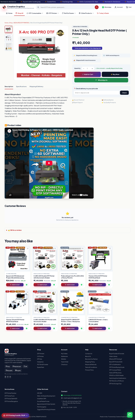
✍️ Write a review (15, 230)
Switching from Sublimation (117, 378)
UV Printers (40, 356)
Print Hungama (41, 407)
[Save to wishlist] (27, 248)
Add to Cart (16, 284)
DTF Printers (40, 353)
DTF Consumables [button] (35, 13)
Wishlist (63, 359)
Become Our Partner (91, 359)
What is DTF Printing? (115, 359)
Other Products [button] (86, 13)
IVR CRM (39, 393)
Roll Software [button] (69, 13)
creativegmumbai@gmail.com (72, 398)
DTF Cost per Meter (115, 370)
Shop (11, 22)
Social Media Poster (43, 401)
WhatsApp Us (102, 80)
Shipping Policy (90, 362)
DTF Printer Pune (9, 396)
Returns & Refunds (90, 364)
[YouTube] (10, 377)
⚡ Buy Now (115, 74)
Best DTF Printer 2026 (115, 362)
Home (10, 13)
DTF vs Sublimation (115, 364)
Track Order (64, 362)
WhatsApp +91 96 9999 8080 (72, 395)
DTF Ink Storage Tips (115, 383)
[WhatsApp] (26, 284)
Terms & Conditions (91, 367)
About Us (88, 356)
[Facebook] (8, 377)
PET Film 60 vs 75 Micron (116, 381)
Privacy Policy (89, 370)
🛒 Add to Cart (87, 74)
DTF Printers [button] (53, 13)
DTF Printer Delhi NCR (11, 398)
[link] (17, 267)
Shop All (20, 13)
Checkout (64, 364)
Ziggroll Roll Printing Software (46, 409)
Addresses (64, 356)
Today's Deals (104, 13)
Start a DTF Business (115, 373)
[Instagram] (5, 377)
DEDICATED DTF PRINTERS (21, 22)
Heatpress (40, 362)
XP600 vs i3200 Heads (116, 375)
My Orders (64, 353)
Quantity (77, 68)
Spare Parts (40, 367)
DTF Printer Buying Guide (116, 367)
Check (124, 93)
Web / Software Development (46, 396)
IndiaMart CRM (41, 398)
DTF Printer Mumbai (10, 393)
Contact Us (88, 353)
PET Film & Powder (42, 364)
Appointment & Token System (46, 404)
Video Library (113, 356)
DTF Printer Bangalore (11, 401)
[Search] (97, 7)
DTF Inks (39, 359)
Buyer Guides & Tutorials (116, 353)
